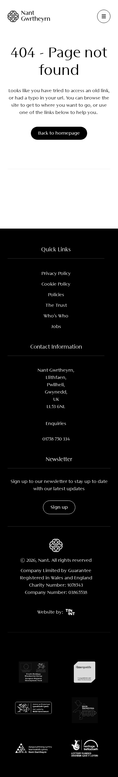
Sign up (59, 507)
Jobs (56, 326)
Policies (56, 295)
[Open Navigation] (103, 16)
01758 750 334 (56, 439)
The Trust (56, 305)
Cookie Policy (55, 284)
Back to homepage (59, 133)
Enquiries (56, 423)
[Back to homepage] (29, 16)
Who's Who (56, 316)
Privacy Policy (56, 273)
